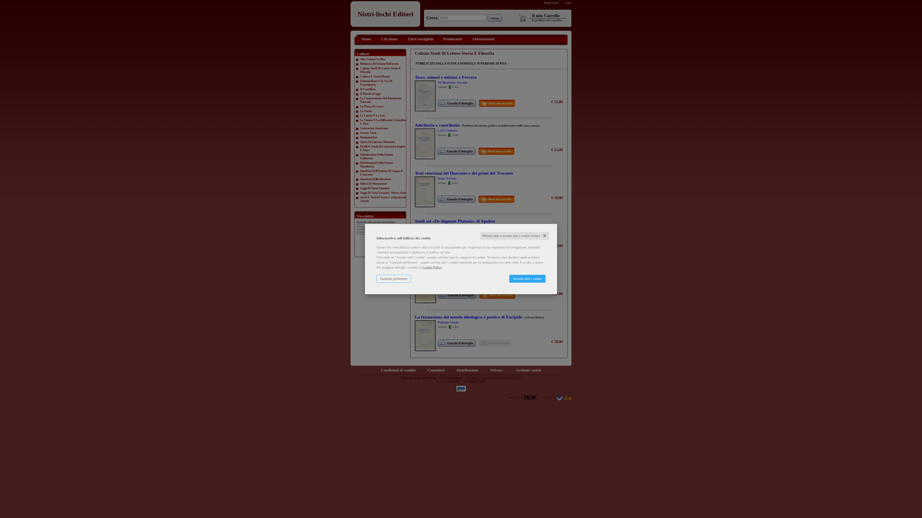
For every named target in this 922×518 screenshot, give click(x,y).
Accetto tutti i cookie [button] (527, 278)
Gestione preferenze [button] (393, 278)
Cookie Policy (432, 267)
